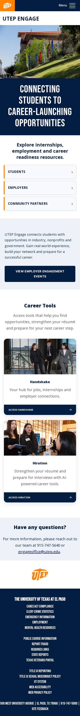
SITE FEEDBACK (40, 709)
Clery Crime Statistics (40, 611)
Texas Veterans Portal (40, 660)
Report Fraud (40, 644)
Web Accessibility (40, 687)
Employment (40, 622)
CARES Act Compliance (40, 606)
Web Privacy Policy (40, 692)
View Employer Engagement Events (40, 273)
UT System (40, 681)
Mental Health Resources (40, 628)
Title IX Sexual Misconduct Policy (40, 676)
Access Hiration (35, 497)
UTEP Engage (21, 18)
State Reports (40, 654)
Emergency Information (40, 617)
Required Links (40, 649)
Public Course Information (40, 638)
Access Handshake (37, 409)
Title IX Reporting (40, 671)
